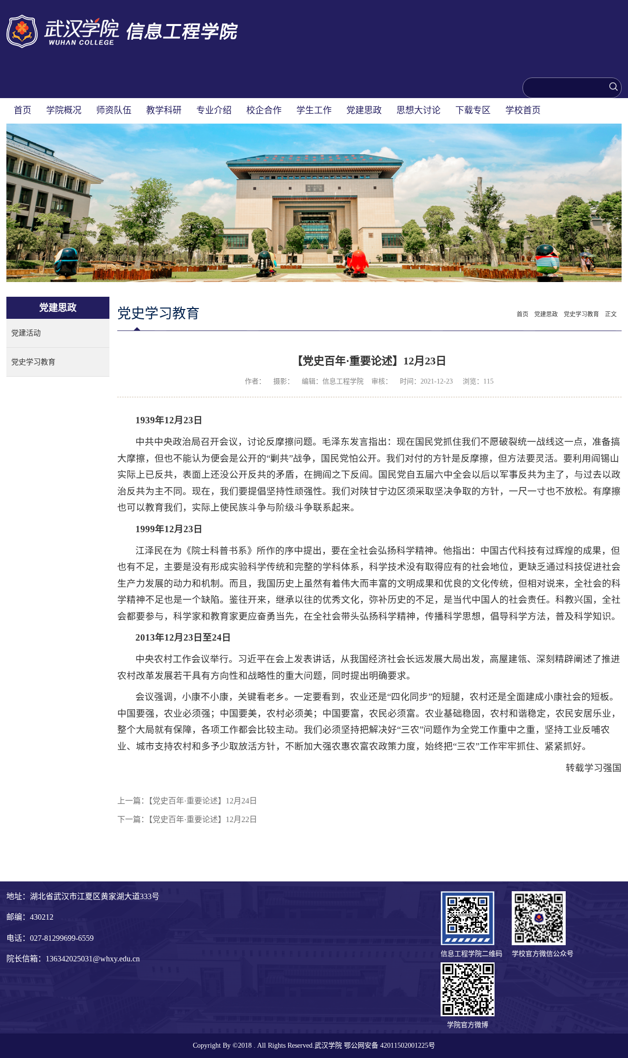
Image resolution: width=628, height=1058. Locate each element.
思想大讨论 (418, 110)
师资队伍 (113, 110)
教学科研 (164, 110)
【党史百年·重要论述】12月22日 (203, 819)
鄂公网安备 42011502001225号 (389, 1045)
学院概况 (63, 110)
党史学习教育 (33, 362)
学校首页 (523, 110)
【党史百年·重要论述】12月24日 (203, 801)
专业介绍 (214, 110)
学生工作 (314, 110)
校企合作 (264, 110)
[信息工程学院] (122, 20)
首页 (22, 110)
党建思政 (364, 110)
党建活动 (26, 333)
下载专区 (473, 110)
